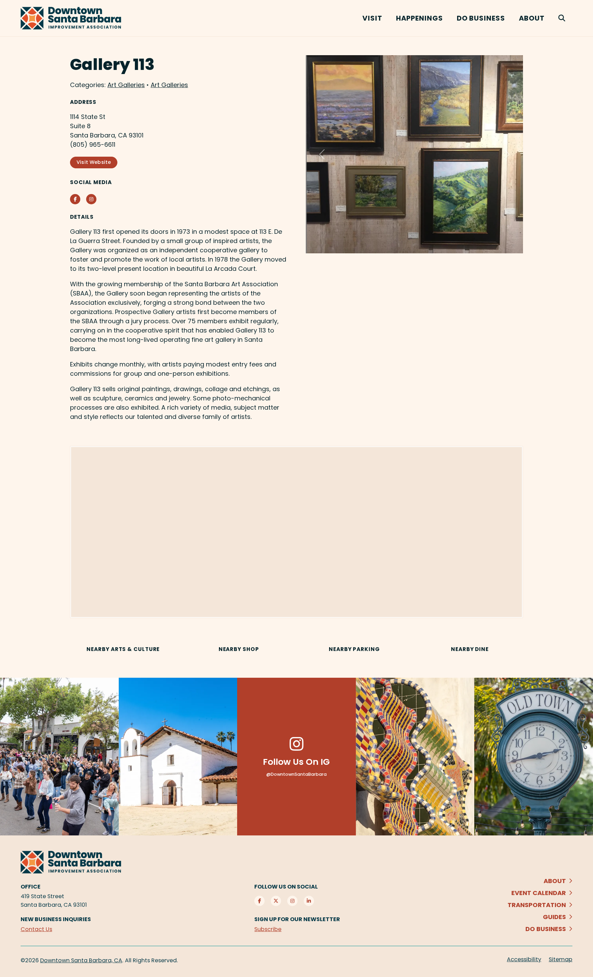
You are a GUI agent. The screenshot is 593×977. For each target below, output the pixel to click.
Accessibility (524, 959)
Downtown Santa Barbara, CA (81, 960)
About (532, 18)
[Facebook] (259, 901)
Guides (554, 917)
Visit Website (94, 162)
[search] (561, 18)
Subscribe (267, 929)
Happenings (419, 18)
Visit (372, 18)
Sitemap (560, 959)
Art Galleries (126, 85)
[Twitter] (276, 901)
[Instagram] (292, 901)
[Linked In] (309, 901)
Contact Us (36, 929)
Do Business (481, 18)
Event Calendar (538, 893)
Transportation (537, 905)
